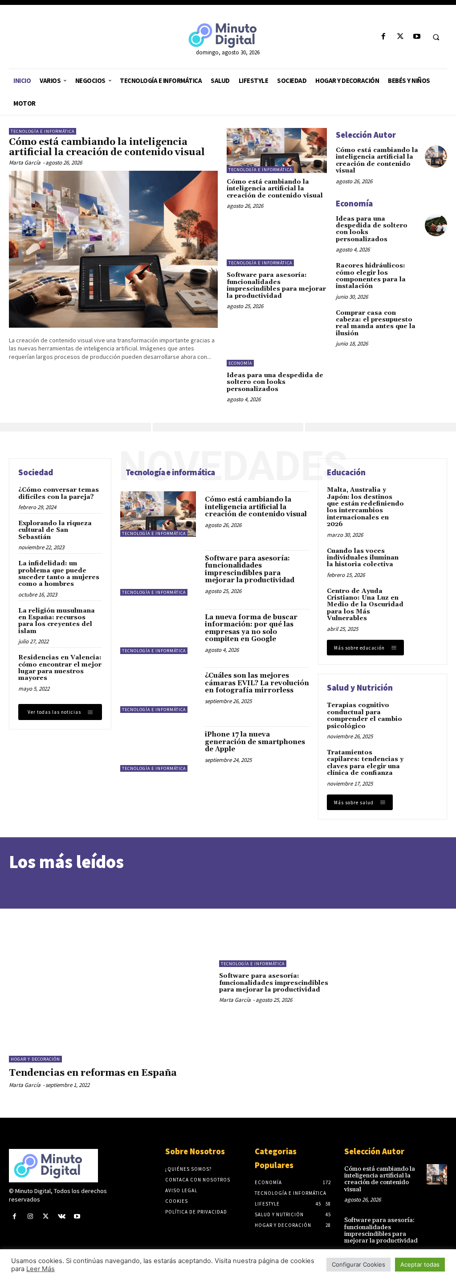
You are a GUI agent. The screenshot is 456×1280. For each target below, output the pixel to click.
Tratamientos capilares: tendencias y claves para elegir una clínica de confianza (365, 763)
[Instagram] (30, 1216)
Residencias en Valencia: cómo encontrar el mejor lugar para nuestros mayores (60, 668)
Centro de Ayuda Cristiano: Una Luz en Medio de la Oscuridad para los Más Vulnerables (365, 605)
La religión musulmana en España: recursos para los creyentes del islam (56, 621)
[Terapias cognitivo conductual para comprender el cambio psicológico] (423, 714)
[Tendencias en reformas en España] (109, 976)
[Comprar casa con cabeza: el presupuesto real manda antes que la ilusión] (436, 319)
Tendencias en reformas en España (94, 1073)
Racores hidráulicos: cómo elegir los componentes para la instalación (371, 276)
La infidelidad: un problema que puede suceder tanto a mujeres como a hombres (58, 574)
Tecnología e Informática (42, 131)
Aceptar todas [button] (420, 1264)
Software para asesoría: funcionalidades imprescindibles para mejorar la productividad (276, 285)
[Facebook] (384, 37)
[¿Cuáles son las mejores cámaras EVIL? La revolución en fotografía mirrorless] (158, 690)
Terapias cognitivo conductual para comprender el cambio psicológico (364, 715)
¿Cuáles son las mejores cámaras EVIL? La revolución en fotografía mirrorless (257, 683)
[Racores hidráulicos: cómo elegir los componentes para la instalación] (436, 272)
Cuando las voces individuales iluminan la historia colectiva (363, 558)
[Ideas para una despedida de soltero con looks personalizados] (277, 343)
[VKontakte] (61, 1216)
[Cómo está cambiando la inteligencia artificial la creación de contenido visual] (113, 249)
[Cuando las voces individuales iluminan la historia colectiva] (423, 560)
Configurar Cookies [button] (358, 1264)
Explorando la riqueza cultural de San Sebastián (55, 530)
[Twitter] (400, 37)
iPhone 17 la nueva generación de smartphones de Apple (255, 741)
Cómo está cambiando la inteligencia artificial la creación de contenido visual (107, 147)
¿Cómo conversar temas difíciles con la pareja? (58, 493)
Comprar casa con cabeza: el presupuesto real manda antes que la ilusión (375, 323)
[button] (436, 37)
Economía (240, 363)
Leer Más (40, 1269)
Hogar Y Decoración (35, 1059)
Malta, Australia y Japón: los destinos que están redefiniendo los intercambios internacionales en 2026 (365, 507)
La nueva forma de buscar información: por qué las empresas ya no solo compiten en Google (251, 628)
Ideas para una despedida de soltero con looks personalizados (275, 382)
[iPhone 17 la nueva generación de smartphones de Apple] (158, 749)
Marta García (25, 162)
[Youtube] (417, 37)
